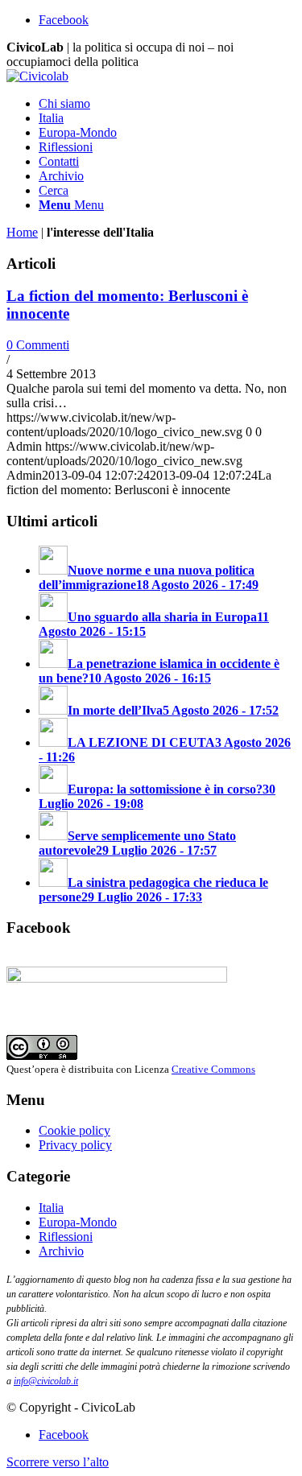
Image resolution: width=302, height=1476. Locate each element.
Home (22, 232)
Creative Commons (213, 1069)
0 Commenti (37, 345)
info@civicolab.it (46, 1381)
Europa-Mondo (78, 1222)
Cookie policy (74, 1130)
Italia (51, 1207)
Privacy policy (75, 1145)
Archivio (61, 1251)
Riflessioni (66, 1236)
